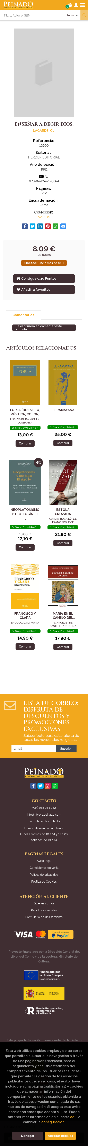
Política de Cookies (44, 881)
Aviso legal (44, 860)
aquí (73, 1117)
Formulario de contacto (44, 821)
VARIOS (44, 217)
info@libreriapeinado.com (44, 814)
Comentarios (23, 315)
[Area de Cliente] (76, 5)
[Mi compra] (70, 5)
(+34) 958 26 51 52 (44, 807)
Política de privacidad (44, 874)
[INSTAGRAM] (48, 786)
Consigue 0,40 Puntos (38, 278)
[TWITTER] (40, 786)
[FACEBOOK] (33, 786)
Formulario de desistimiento (44, 917)
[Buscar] (84, 15)
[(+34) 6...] (55, 786)
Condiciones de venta (44, 867)
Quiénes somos (44, 903)
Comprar (25, 443)
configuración (52, 1122)
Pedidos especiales (44, 910)
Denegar (27, 1136)
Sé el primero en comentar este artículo (39, 327)
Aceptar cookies (60, 1136)
